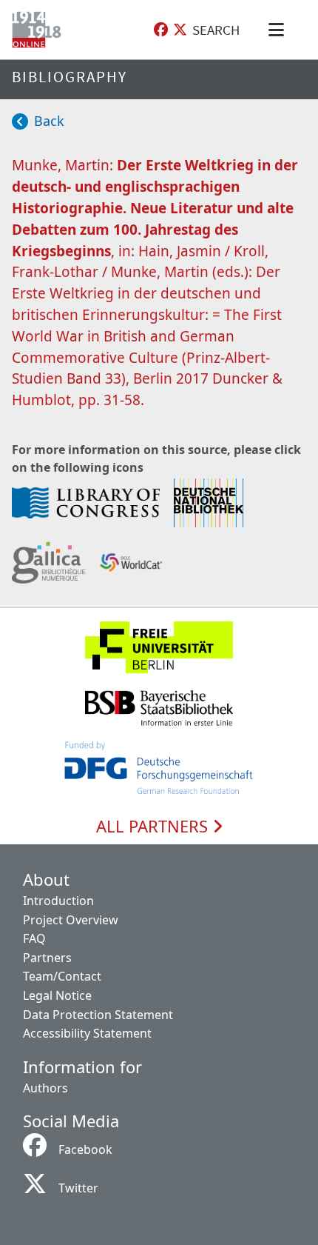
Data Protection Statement (98, 1015)
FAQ (34, 938)
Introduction (58, 900)
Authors (45, 1088)
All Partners (154, 826)
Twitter (78, 1188)
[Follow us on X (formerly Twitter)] (180, 30)
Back (49, 121)
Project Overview (70, 920)
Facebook (85, 1149)
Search (216, 30)
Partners (47, 957)
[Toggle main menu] (278, 29)
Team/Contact (62, 976)
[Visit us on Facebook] (161, 30)
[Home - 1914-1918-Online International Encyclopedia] (39, 29)
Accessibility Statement (87, 1033)
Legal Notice (57, 995)
